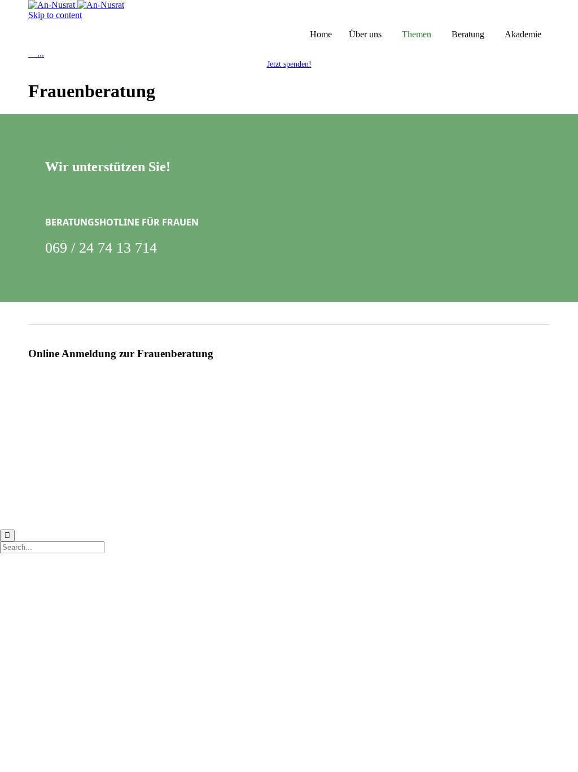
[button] (289, 64)
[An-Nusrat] (76, 5)
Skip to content (55, 15)
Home (321, 34)
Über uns (365, 34)
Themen (416, 34)
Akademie (523, 34)
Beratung (468, 34)
